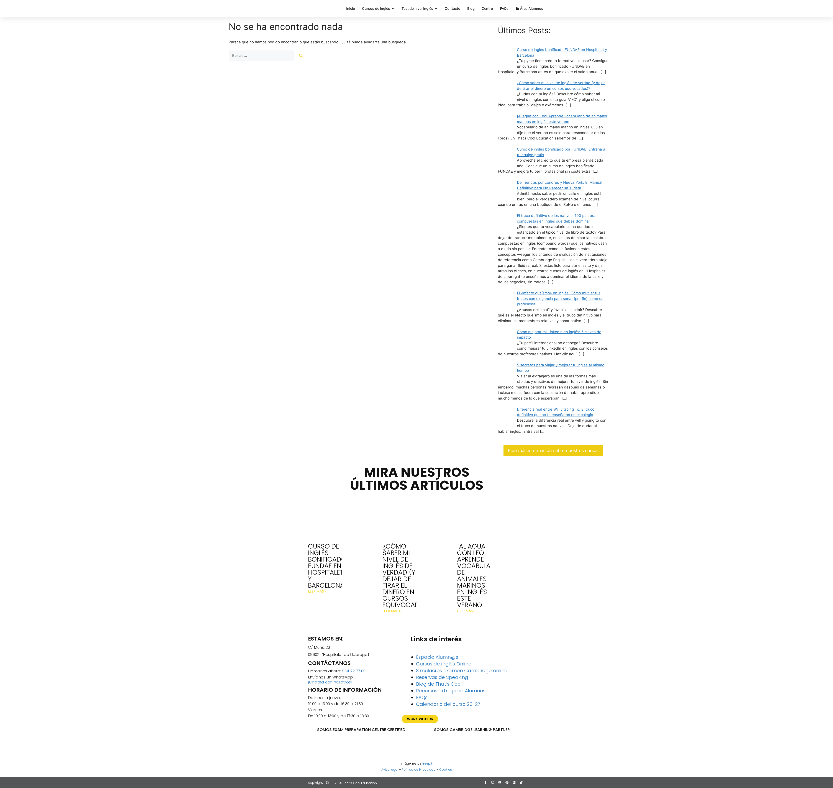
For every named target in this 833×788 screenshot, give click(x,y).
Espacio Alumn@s (437, 657)
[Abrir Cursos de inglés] (393, 8)
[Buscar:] (262, 55)
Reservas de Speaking (442, 677)
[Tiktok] (521, 782)
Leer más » (317, 591)
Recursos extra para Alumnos (450, 690)
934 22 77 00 (354, 671)
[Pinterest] (507, 782)
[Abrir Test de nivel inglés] (436, 8)
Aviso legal (389, 769)
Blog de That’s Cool (439, 684)
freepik (427, 763)
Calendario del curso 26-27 (448, 704)
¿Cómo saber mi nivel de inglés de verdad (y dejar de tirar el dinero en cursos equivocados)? (408, 575)
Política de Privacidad (419, 769)
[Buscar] (301, 56)
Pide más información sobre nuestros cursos (553, 450)
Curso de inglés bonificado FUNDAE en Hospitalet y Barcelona (327, 566)
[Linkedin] (514, 782)
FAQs (422, 697)
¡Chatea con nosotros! (330, 682)
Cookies (445, 769)
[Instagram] (493, 782)
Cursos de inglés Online (443, 663)
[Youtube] (500, 782)
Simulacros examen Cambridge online (461, 670)
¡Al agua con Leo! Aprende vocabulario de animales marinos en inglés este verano (479, 575)
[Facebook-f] (485, 782)
